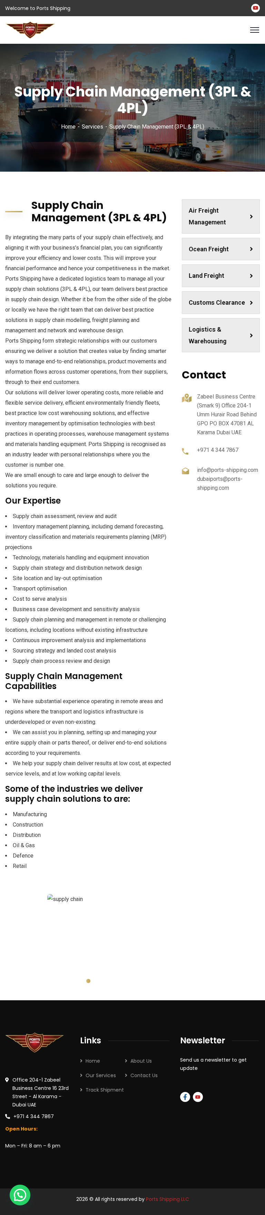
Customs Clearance (217, 302)
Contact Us (144, 1075)
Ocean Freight (209, 249)
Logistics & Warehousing (207, 335)
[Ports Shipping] (30, 29)
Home (68, 126)
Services (92, 126)
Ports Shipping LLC (167, 1199)
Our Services (101, 1075)
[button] (20, 1195)
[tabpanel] (88, 929)
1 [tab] (88, 981)
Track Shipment (105, 1089)
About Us (141, 1060)
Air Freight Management (207, 216)
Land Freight (206, 275)
